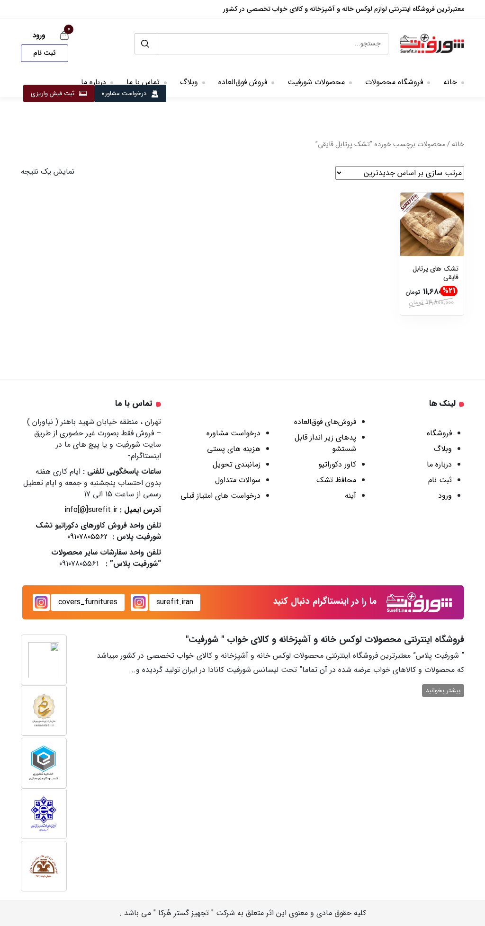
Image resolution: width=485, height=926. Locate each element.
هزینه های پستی (233, 449)
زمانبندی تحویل (236, 464)
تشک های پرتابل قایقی (435, 273)
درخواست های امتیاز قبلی (220, 496)
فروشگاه (439, 433)
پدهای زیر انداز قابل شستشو (325, 443)
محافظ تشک (336, 480)
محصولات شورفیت (316, 82)
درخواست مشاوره (124, 93)
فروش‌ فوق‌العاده (242, 82)
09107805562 (87, 537)
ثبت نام (44, 53)
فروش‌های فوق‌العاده (325, 422)
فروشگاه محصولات (394, 82)
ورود (39, 35)
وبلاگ (189, 82)
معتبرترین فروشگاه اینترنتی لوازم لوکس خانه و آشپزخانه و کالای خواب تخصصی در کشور (343, 9)
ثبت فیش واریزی (52, 93)
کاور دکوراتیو (337, 464)
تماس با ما (143, 82)
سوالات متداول (237, 480)
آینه (350, 496)
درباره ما (93, 82)
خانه (450, 82)
